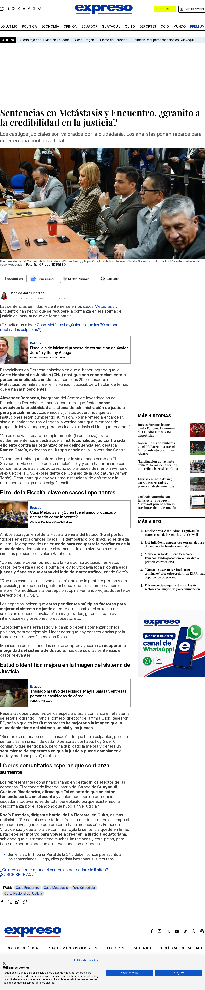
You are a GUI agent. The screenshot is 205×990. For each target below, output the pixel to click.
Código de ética (22, 948)
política (29, 26)
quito (130, 26)
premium (197, 26)
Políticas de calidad (181, 948)
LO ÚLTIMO (9, 26)
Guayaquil (111, 26)
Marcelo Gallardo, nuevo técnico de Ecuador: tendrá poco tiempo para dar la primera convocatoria (172, 558)
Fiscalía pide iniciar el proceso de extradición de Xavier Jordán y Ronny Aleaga (79, 350)
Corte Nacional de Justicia (23, 893)
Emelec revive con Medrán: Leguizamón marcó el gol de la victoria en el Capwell (172, 533)
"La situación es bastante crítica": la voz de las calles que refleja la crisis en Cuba (158, 465)
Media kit (143, 948)
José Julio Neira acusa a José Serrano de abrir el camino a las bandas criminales (174, 544)
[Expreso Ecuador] (32, 936)
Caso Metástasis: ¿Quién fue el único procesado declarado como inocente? (73, 514)
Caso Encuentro (27, 888)
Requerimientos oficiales (72, 948)
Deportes (147, 26)
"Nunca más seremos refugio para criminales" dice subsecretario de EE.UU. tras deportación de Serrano (175, 573)
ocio (165, 26)
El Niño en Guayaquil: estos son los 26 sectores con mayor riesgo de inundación (172, 587)
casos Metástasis (98, 306)
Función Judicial (83, 888)
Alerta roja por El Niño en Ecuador (44, 40)
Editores (115, 948)
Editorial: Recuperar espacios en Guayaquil (163, 40)
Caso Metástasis (56, 888)
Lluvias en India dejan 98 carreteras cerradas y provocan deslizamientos (156, 482)
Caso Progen (84, 40)
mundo (179, 26)
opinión (70, 26)
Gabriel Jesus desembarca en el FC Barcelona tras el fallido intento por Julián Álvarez (156, 448)
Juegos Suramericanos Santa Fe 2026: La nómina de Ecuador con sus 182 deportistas (156, 429)
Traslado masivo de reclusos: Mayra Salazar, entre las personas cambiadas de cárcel (78, 693)
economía (50, 26)
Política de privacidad (86, 960)
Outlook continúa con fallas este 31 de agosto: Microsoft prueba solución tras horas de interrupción (157, 502)
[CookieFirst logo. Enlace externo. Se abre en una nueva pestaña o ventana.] (4, 963)
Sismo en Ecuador (113, 40)
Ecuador (89, 26)
